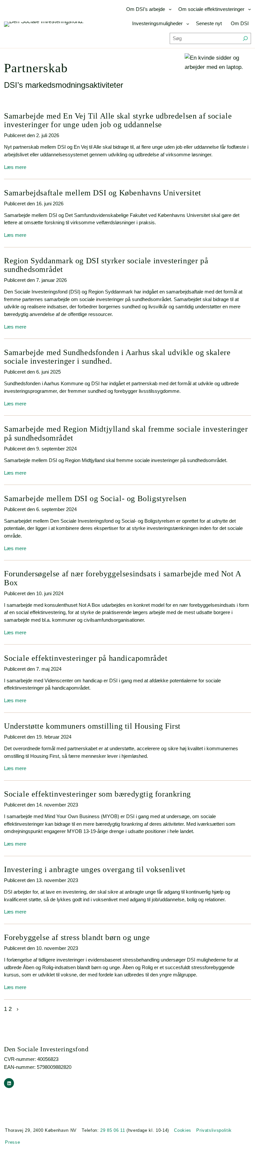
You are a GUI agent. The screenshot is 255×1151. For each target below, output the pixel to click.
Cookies (182, 1130)
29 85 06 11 (112, 1130)
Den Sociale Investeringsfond (46, 1049)
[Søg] (245, 38)
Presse (12, 1142)
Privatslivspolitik (214, 1130)
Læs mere (15, 167)
